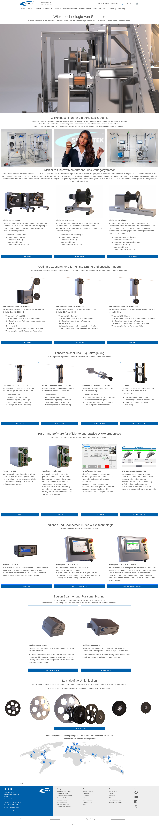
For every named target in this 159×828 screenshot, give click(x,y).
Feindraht (86, 793)
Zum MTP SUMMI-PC (79, 586)
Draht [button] (38, 9)
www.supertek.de (9, 811)
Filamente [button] (46, 9)
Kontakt (128, 4)
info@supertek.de (14, 807)
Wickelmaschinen (88, 800)
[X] (136, 806)
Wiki (84, 804)
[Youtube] (136, 797)
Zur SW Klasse (132, 256)
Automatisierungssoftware (65, 795)
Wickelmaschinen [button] (69, 9)
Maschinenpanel (62, 802)
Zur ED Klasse (26, 256)
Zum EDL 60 (79, 342)
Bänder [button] (56, 9)
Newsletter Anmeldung (115, 802)
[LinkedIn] (136, 802)
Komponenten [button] (84, 9)
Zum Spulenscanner (53, 670)
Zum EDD (20, 514)
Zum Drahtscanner (106, 670)
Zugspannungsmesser (63, 806)
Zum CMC (26, 586)
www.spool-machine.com (118, 819)
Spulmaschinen (87, 802)
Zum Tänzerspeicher (139, 423)
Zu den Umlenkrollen (79, 728)
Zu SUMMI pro (99, 514)
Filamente (86, 795)
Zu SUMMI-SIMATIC (139, 514)
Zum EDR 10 (26, 342)
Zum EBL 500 (59, 423)
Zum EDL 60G (132, 342)
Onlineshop (121, 9)
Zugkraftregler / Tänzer (64, 791)
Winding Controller (62, 793)
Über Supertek (108, 9)
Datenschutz (112, 798)
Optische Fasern (88, 791)
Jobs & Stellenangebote (116, 800)
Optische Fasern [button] (26, 9)
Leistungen (97, 9)
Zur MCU (60, 514)
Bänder (85, 798)
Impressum (112, 795)
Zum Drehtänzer (99, 423)
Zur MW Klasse (79, 256)
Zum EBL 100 (19, 423)
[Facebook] (136, 792)
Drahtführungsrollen (63, 804)
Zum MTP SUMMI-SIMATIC (132, 586)
